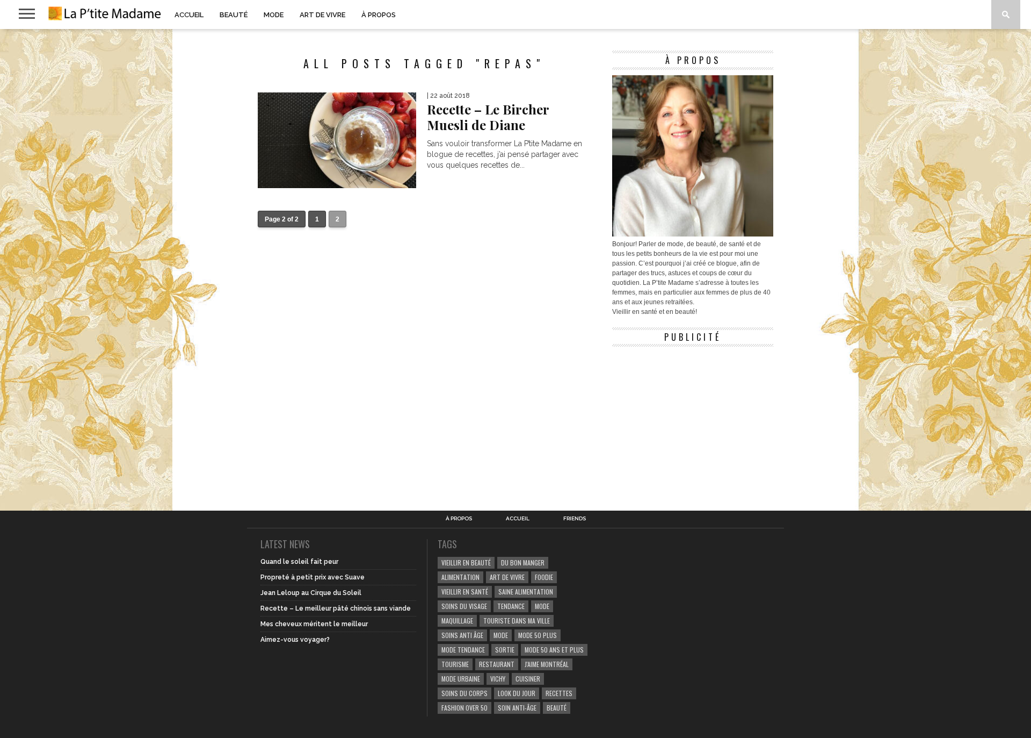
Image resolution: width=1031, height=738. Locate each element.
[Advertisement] (692, 419)
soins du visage (464, 606)
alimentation (460, 577)
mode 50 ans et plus (554, 649)
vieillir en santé (464, 591)
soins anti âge (462, 635)
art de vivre (507, 577)
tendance (511, 606)
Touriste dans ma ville (516, 620)
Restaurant (496, 664)
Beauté (234, 15)
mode (542, 606)
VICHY (497, 678)
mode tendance (463, 649)
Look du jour (516, 693)
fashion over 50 (464, 707)
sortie (504, 649)
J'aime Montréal (547, 664)
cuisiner (528, 678)
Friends (574, 518)
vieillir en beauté (466, 562)
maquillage (457, 620)
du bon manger (522, 562)
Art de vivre (322, 15)
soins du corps (464, 693)
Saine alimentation (525, 591)
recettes (559, 693)
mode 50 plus (537, 635)
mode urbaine (460, 678)
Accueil (189, 15)
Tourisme (455, 664)
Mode (274, 15)
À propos (378, 15)
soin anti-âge (517, 707)
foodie (544, 577)
